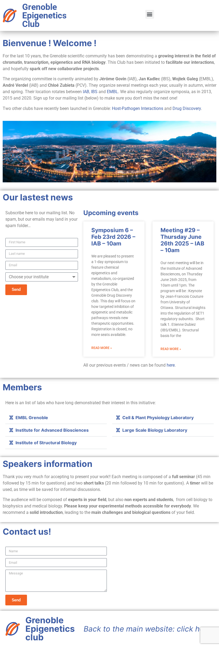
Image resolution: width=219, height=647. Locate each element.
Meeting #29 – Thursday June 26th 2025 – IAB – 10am (182, 240)
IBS (94, 91)
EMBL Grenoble (31, 417)
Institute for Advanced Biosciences (52, 430)
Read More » (101, 348)
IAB (86, 91)
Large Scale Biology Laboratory (154, 430)
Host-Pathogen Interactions (137, 108)
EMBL (112, 91)
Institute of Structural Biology (46, 442)
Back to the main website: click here (147, 628)
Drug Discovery (187, 108)
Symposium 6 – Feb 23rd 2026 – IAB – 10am (113, 237)
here (171, 365)
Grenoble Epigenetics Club (44, 15)
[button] (149, 14)
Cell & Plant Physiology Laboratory (158, 417)
